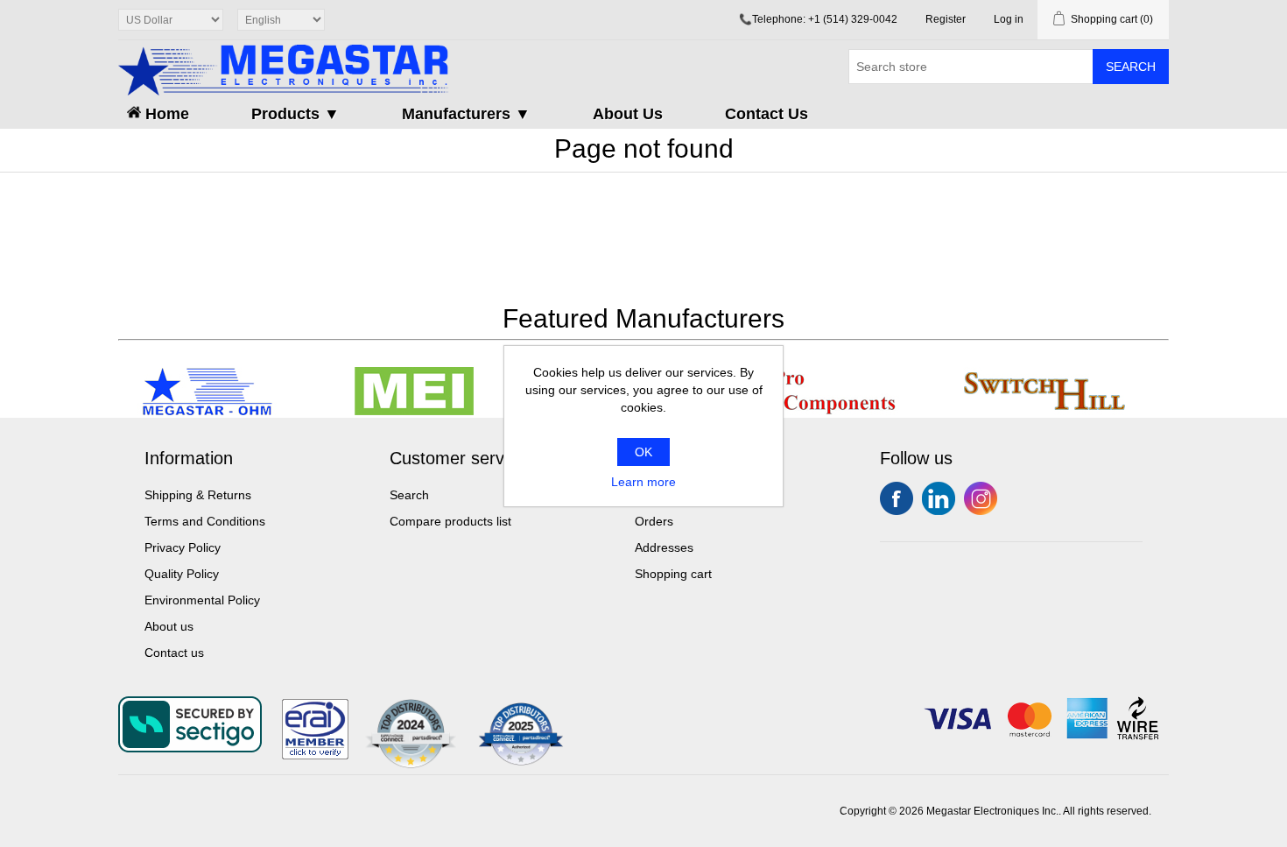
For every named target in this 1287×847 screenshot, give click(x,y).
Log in (1008, 19)
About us (168, 626)
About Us (628, 114)
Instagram (980, 498)
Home (165, 114)
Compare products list (450, 521)
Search (1131, 67)
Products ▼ (295, 114)
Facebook (896, 498)
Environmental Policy (202, 600)
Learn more (643, 482)
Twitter (938, 498)
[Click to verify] (315, 755)
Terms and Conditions (204, 521)
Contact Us (766, 114)
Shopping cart (673, 574)
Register (945, 19)
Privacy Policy (182, 547)
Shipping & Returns (197, 495)
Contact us (174, 653)
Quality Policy (181, 574)
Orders (654, 521)
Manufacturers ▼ (466, 114)
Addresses (664, 547)
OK (643, 452)
